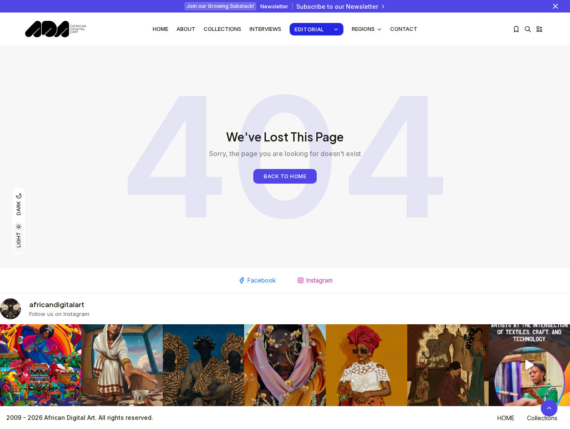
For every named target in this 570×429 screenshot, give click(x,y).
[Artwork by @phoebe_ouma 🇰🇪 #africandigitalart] (448, 365)
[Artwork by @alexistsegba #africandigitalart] (284, 365)
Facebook (261, 280)
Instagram (319, 280)
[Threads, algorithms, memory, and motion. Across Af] (529, 365)
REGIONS (363, 28)
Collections (222, 28)
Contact (403, 28)
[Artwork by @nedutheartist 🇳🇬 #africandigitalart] (366, 365)
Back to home (285, 176)
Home (160, 28)
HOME (506, 417)
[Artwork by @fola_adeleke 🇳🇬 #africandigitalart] (203, 365)
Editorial (309, 29)
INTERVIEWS (265, 28)
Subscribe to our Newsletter (337, 6)
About (186, 28)
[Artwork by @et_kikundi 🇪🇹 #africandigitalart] (122, 365)
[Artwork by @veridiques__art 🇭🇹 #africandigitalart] (40, 365)
